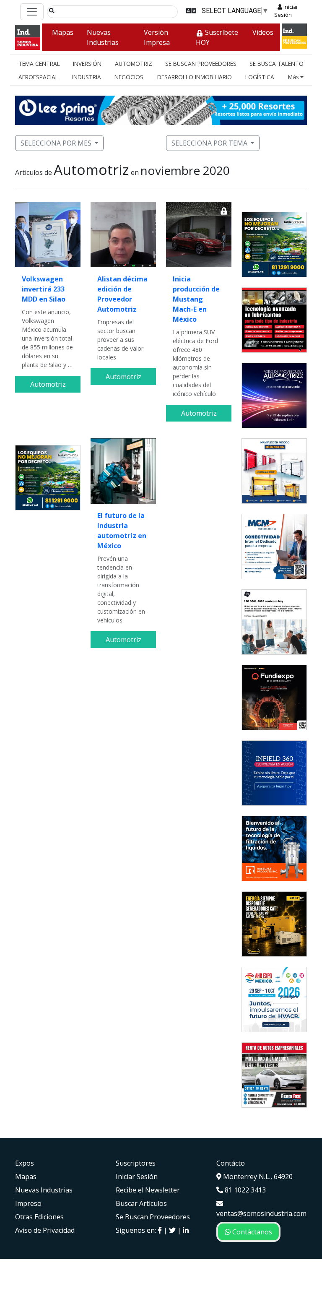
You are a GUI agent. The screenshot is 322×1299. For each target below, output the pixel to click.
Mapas (62, 32)
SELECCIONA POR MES (56, 143)
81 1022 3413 (244, 1190)
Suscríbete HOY (217, 37)
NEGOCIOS (128, 77)
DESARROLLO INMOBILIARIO (194, 77)
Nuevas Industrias (103, 37)
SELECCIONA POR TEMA (209, 143)
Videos (262, 32)
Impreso (28, 1203)
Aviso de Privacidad (45, 1230)
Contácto (230, 1163)
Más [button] (293, 77)
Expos (24, 1163)
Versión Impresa (157, 37)
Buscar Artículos (141, 1203)
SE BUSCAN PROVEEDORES (200, 64)
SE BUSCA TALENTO (276, 64)
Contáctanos (251, 1232)
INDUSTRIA (86, 77)
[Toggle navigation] (32, 11)
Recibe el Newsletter (148, 1190)
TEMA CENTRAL (39, 64)
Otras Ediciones (39, 1216)
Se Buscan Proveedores (153, 1216)
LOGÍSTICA (259, 77)
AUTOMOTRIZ (133, 64)
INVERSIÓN (87, 64)
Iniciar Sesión (286, 10)
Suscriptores (136, 1163)
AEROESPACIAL (38, 77)
